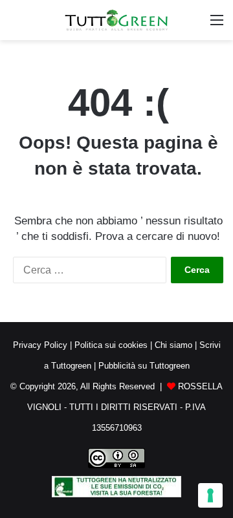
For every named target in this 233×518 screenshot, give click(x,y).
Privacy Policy (40, 345)
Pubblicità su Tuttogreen (144, 366)
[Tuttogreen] (116, 20)
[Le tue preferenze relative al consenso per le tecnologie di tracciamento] (210, 495)
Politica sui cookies (111, 345)
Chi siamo (173, 345)
